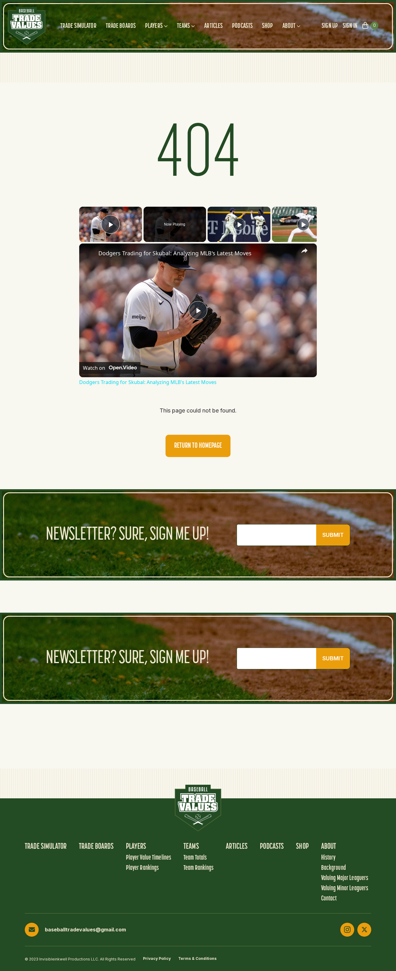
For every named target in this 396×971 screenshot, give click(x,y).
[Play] (239, 224)
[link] (89, 253)
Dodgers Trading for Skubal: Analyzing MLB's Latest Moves (175, 253)
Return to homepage (198, 446)
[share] (304, 250)
